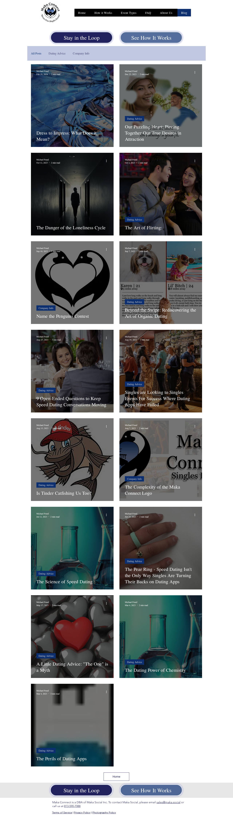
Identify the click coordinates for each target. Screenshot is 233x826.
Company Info (81, 53)
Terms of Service (62, 812)
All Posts (36, 53)
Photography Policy (104, 812)
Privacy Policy (82, 812)
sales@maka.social (168, 802)
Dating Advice (57, 53)
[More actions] (107, 72)
